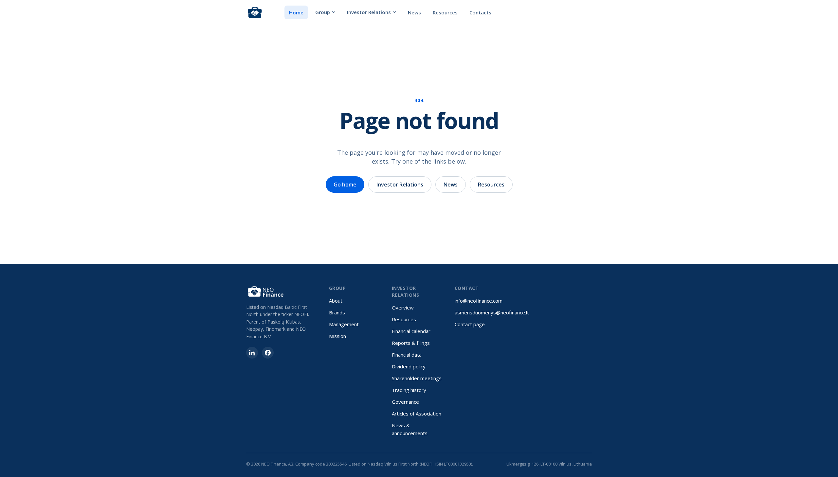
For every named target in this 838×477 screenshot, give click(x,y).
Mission (337, 336)
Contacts (480, 12)
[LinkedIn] (252, 353)
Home (296, 12)
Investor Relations (369, 12)
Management (344, 324)
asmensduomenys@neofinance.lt (492, 312)
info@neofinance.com (478, 300)
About (335, 300)
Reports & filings (411, 343)
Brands (337, 312)
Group (322, 12)
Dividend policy (409, 366)
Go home (345, 184)
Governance (405, 401)
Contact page (470, 324)
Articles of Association (416, 413)
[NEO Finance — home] (255, 12)
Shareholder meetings (417, 378)
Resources (445, 12)
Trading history (409, 390)
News (414, 12)
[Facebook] (268, 353)
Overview (403, 307)
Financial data (407, 354)
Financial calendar (411, 331)
